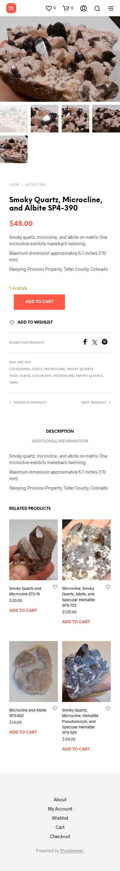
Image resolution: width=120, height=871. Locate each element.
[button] (50, 8)
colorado (42, 376)
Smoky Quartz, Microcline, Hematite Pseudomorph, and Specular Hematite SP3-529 (80, 721)
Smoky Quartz (80, 369)
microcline (64, 376)
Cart (60, 827)
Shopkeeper (71, 850)
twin (13, 382)
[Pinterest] (106, 343)
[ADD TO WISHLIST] (55, 586)
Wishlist (60, 818)
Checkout (60, 836)
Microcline (35, 185)
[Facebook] (87, 343)
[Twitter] (97, 343)
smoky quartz (89, 376)
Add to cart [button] (23, 611)
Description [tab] (60, 432)
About (60, 799)
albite (25, 376)
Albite (37, 369)
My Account (60, 808)
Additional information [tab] (60, 441)
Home (14, 185)
